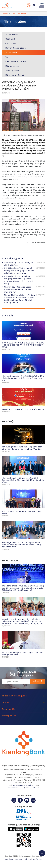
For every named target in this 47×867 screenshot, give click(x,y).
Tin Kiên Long (11, 34)
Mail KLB (27, 859)
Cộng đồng (10, 43)
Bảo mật (18, 859)
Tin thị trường (11, 52)
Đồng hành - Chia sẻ (14, 75)
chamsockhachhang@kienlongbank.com (23, 788)
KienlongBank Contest (15, 61)
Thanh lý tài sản (12, 70)
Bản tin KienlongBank (15, 48)
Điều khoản (9, 859)
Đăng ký (37, 681)
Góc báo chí (10, 39)
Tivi (6, 57)
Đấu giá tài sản (12, 66)
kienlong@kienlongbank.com (24, 785)
